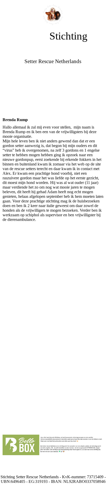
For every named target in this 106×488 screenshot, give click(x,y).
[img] (53, 15)
